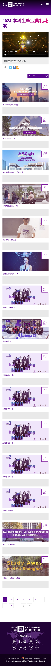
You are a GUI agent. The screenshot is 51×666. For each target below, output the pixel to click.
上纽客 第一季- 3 (8, 443)
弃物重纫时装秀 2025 (10, 274)
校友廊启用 (6, 341)
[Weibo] (17, 67)
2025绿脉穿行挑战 (9, 544)
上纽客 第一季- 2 (8, 477)
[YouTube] (25, 642)
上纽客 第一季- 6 (8, 308)
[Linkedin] (31, 648)
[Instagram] (31, 642)
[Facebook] (14, 67)
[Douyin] (25, 648)
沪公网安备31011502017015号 (35, 659)
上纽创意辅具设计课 (10, 206)
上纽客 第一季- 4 (8, 409)
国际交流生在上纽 (9, 240)
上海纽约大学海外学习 (11, 578)
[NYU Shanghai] (13, 4)
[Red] (37, 647)
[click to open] (47, 4)
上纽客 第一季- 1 (8, 510)
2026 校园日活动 (8, 138)
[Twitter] (10, 67)
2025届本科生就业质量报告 (12, 172)
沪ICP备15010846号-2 (12, 659)
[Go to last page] (30, 606)
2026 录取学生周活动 (10, 105)
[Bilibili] (20, 648)
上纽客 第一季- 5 (8, 375)
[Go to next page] (23, 606)
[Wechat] (14, 648)
